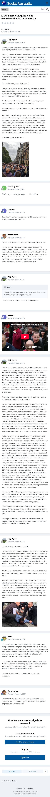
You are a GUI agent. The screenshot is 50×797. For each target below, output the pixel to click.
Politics (17, 31)
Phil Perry (7, 29)
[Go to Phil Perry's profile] (4, 41)
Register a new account (25, 742)
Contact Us (21, 789)
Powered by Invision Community (25, 793)
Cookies (30, 789)
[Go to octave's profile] (4, 210)
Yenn (10, 637)
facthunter (13, 235)
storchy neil (13, 186)
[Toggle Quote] (5, 287)
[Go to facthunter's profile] (4, 236)
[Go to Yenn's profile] (4, 638)
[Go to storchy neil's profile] (4, 188)
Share (12, 771)
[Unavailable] (15, 159)
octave (11, 209)
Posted (16, 43)
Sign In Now (25, 758)
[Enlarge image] (26, 194)
